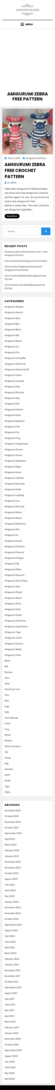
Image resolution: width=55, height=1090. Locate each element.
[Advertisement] (27, 57)
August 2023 (11, 879)
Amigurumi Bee (12, 324)
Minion (8, 735)
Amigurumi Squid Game (16, 626)
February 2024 (12, 850)
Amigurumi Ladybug (14, 495)
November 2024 (13, 822)
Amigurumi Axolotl (14, 312)
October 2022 (12, 919)
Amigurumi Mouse (13, 518)
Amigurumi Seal (12, 586)
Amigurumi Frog (12, 438)
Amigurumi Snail (12, 609)
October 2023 (12, 873)
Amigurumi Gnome (14, 449)
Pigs (7, 763)
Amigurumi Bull (12, 335)
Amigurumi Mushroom (15, 524)
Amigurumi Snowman (15, 621)
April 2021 (9, 1016)
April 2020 (10, 1079)
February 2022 (12, 959)
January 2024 (12, 856)
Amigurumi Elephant (15, 421)
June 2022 (10, 942)
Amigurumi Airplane (14, 307)
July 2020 (10, 1062)
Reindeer (9, 769)
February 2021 (12, 1027)
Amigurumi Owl (12, 529)
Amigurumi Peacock (14, 552)
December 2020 (13, 1039)
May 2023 (10, 896)
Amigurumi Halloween (15, 461)
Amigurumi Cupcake (14, 381)
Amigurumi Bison (13, 329)
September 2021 (13, 987)
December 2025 (13, 810)
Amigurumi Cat (12, 352)
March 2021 (10, 1022)
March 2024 (10, 845)
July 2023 (10, 885)
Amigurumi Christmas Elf (17, 369)
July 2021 (9, 999)
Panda (8, 758)
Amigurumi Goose (13, 455)
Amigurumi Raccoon (14, 575)
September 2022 (13, 925)
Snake (8, 780)
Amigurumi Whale (13, 649)
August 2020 (11, 1056)
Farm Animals (11, 718)
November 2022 (13, 913)
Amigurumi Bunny (13, 341)
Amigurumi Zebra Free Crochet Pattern (25, 170)
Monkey (8, 740)
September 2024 (13, 833)
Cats (7, 678)
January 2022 (12, 964)
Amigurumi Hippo (13, 466)
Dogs (7, 706)
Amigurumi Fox (12, 432)
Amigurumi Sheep (13, 592)
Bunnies (8, 672)
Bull (6, 666)
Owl (6, 752)
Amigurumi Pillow (13, 569)
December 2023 (13, 862)
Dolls (7, 712)
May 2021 (9, 1010)
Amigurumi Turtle (13, 638)
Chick (7, 683)
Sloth (7, 775)
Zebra (7, 792)
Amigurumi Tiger (13, 632)
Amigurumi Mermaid (14, 506)
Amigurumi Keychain (15, 484)
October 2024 (12, 827)
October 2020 (12, 1044)
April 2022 (10, 947)
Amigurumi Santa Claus (16, 581)
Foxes (8, 723)
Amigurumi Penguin (14, 558)
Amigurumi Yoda (13, 655)
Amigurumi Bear (12, 318)
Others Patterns (13, 746)
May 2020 (10, 1073)
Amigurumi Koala (13, 489)
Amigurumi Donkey (14, 409)
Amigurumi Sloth (13, 603)
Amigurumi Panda (13, 541)
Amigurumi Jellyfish (14, 478)
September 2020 (13, 1050)
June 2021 (10, 1004)
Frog (7, 729)
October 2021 (11, 982)
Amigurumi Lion (12, 501)
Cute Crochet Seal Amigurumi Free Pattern (26, 261)
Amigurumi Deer (12, 386)
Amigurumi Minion (13, 512)
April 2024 (10, 839)
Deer (7, 701)
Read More (12, 216)
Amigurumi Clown (13, 375)
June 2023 (10, 890)
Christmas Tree (12, 689)
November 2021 (12, 976)
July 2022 (10, 936)
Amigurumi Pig (12, 563)
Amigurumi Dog (12, 398)
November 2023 (13, 867)
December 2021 (12, 970)
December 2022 (13, 907)
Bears (7, 661)
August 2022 (11, 930)
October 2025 (12, 816)
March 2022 (10, 953)
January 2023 (12, 902)
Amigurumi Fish (12, 426)
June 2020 (10, 1067)
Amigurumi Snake (13, 615)
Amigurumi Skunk (13, 598)
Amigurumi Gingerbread (16, 444)
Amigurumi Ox (11, 535)
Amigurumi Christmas (15, 364)
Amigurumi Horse (13, 472)
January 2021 (11, 1033)
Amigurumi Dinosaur (14, 392)
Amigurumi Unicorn (14, 643)
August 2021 (11, 993)
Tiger (7, 786)
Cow (7, 695)
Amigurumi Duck (13, 415)
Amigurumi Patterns (36, 158)
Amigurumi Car (12, 346)
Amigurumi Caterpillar (15, 358)
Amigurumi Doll (12, 404)
